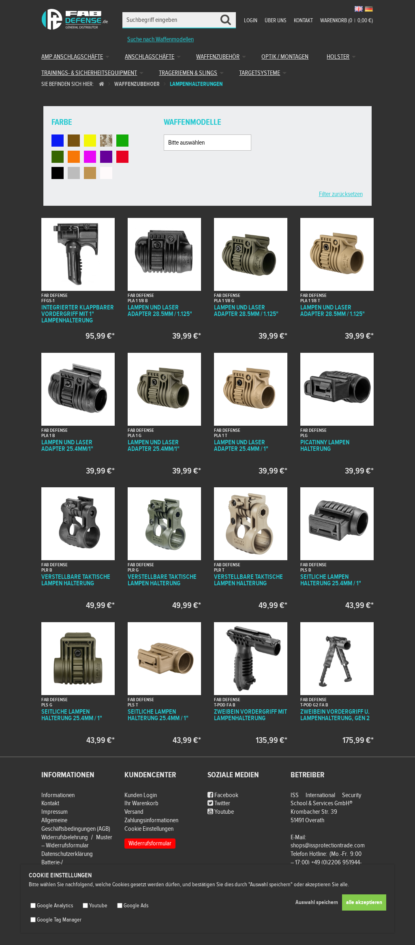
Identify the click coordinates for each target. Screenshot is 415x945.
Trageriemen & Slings (188, 73)
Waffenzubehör (218, 57)
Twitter (221, 803)
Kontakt (303, 20)
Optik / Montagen (284, 57)
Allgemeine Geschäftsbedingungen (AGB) (75, 825)
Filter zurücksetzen (341, 194)
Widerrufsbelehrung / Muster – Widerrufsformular (76, 842)
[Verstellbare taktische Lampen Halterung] (77, 548)
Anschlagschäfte (149, 57)
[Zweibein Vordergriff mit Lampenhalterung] (250, 683)
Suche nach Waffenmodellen (160, 39)
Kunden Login (140, 795)
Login (250, 20)
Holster (338, 57)
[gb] (359, 9)
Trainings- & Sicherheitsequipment (89, 73)
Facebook (225, 795)
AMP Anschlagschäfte (72, 57)
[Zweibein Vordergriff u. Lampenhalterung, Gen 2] (336, 683)
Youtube (223, 812)
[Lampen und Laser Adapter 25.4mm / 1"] (250, 413)
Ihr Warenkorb (141, 803)
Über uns (276, 20)
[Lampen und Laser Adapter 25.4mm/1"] (77, 413)
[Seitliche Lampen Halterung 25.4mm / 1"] (336, 548)
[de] (369, 9)
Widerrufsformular (149, 843)
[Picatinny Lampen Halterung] (336, 413)
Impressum (54, 812)
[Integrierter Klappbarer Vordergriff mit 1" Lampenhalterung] (77, 278)
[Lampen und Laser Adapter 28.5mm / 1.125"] (164, 278)
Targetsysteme (259, 73)
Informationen (58, 795)
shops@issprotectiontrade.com (328, 845)
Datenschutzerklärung (67, 854)
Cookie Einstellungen (148, 829)
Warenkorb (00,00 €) (346, 20)
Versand (133, 812)
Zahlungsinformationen (151, 820)
